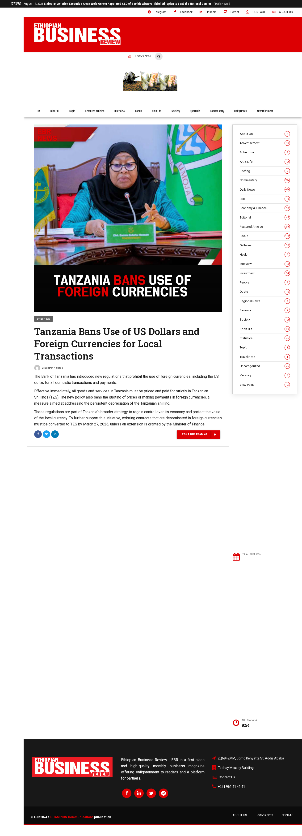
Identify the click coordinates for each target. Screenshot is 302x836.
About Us (264, 134)
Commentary (217, 111)
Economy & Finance (264, 208)
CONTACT (288, 815)
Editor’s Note (264, 815)
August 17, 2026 (105, 3)
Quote (264, 291)
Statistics (264, 338)
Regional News (264, 301)
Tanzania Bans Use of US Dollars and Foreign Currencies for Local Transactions (116, 343)
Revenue (264, 310)
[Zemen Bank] (209, 90)
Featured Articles (95, 111)
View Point (264, 384)
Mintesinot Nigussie (52, 367)
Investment (264, 273)
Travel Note (264, 357)
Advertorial (264, 152)
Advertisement (265, 111)
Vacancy (264, 375)
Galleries (264, 245)
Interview (119, 111)
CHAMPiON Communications (71, 817)
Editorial (54, 111)
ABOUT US (239, 815)
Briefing (264, 171)
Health (264, 254)
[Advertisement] (265, 473)
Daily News (240, 111)
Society (176, 111)
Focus (138, 111)
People (264, 282)
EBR (38, 111)
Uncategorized (264, 366)
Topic (72, 111)
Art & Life (156, 111)
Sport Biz (195, 111)
